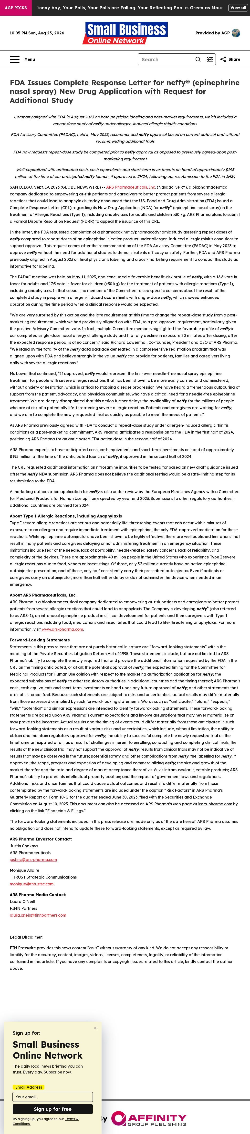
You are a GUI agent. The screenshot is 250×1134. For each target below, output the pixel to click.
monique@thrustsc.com (31, 883)
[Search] (198, 59)
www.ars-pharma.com (62, 629)
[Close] (95, 1028)
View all (238, 7)
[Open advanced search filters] (210, 59)
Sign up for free (53, 1109)
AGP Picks (16, 7)
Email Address (28, 1087)
